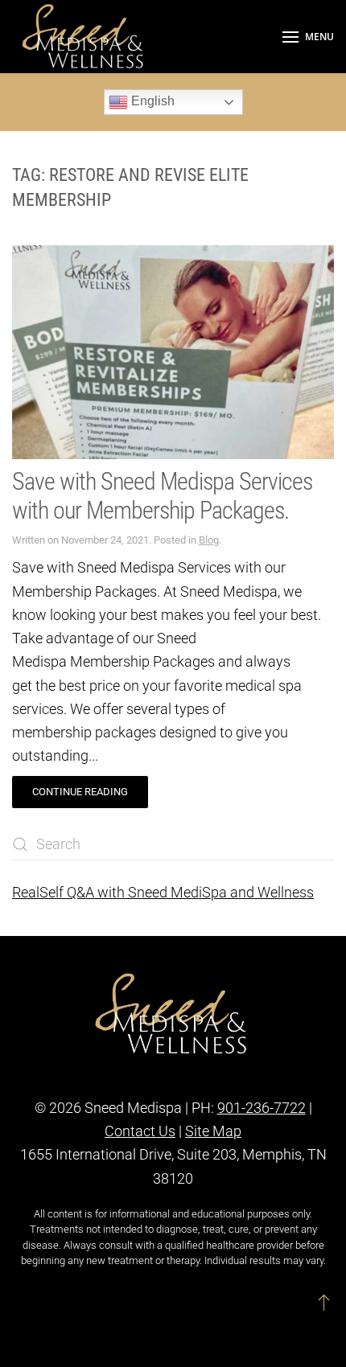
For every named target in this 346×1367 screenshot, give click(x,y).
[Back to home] (84, 36)
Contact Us (140, 1131)
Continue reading (80, 792)
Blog (209, 540)
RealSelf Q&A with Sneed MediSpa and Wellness (163, 892)
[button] (308, 36)
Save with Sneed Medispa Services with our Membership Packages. (162, 495)
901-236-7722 (261, 1107)
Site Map (213, 1131)
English (151, 101)
